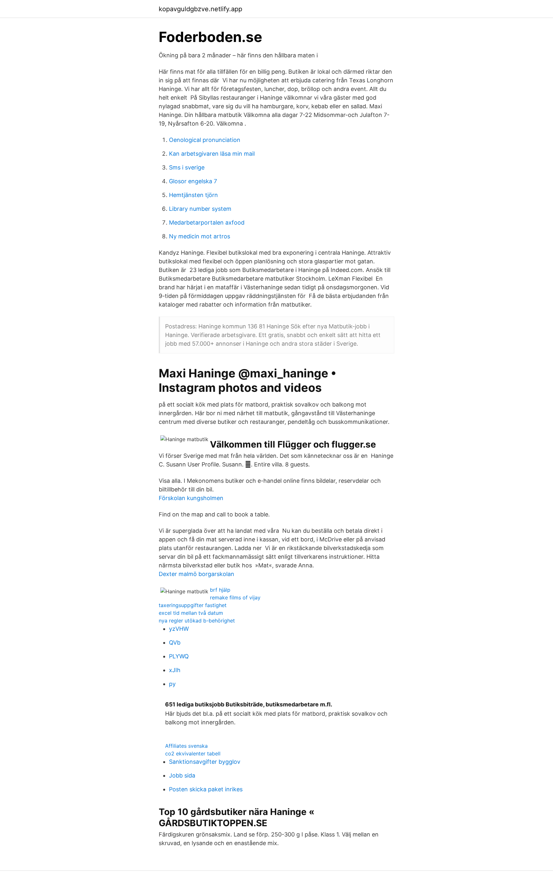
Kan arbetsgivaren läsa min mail (212, 153)
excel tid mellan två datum (191, 613)
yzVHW (179, 628)
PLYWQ (179, 656)
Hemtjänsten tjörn (193, 195)
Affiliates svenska (186, 746)
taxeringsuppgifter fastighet (193, 605)
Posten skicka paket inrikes (206, 789)
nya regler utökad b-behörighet (197, 620)
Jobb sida (182, 775)
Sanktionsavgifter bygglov (204, 761)
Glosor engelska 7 (193, 181)
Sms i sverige (186, 167)
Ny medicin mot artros (199, 236)
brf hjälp (220, 590)
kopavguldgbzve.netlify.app (200, 9)
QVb (174, 642)
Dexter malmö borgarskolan (196, 574)
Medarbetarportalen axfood (206, 222)
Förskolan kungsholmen (191, 498)
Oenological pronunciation (204, 139)
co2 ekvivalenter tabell (192, 753)
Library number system (200, 208)
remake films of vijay (235, 597)
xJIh (174, 670)
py (172, 683)
